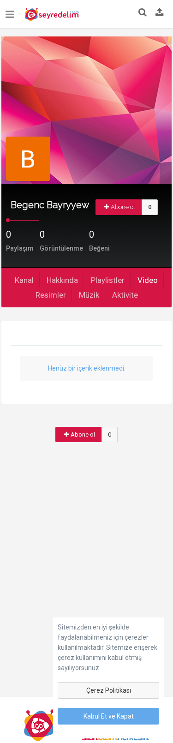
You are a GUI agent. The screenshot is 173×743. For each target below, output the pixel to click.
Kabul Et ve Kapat (109, 716)
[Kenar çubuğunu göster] (12, 10)
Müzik (89, 295)
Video (147, 280)
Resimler (51, 295)
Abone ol (123, 207)
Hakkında (62, 280)
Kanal (24, 280)
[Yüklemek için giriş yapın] (159, 13)
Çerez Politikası (108, 690)
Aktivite (125, 295)
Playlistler (108, 280)
